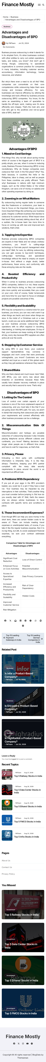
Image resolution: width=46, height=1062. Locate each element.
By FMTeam (11, 43)
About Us (6, 860)
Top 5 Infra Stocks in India (26, 837)
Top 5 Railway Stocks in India (28, 776)
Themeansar (22, 1058)
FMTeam (9, 680)
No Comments (9, 47)
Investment (11, 910)
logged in (14, 759)
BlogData (36, 1055)
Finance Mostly (18, 4)
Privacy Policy (8, 874)
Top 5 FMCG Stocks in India (27, 821)
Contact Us (7, 867)
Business (7, 26)
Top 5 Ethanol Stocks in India (28, 806)
